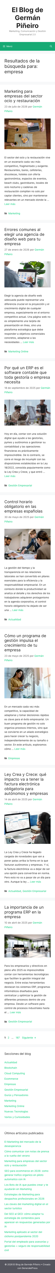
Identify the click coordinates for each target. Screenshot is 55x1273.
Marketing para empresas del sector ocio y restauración (23, 96)
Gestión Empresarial (20, 485)
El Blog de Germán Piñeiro (27, 18)
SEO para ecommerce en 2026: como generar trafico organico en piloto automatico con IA (26, 1175)
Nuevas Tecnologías (16, 1111)
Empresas (14, 758)
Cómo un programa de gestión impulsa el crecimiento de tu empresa (25, 642)
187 (18, 1037)
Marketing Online (18, 351)
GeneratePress (30, 1268)
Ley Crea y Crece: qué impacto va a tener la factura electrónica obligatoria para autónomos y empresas (26, 784)
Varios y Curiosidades (17, 1117)
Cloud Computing (14, 1073)
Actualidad (14, 619)
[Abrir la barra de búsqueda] (51, 46)
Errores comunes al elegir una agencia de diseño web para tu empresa (24, 236)
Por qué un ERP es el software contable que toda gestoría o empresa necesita (27, 374)
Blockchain (10, 1067)
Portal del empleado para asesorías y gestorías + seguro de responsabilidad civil (27, 1246)
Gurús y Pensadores (16, 1095)
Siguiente (29, 1037)
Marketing (14, 213)
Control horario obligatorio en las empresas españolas (23, 506)
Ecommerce (11, 1078)
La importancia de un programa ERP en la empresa (24, 912)
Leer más (9, 204)
